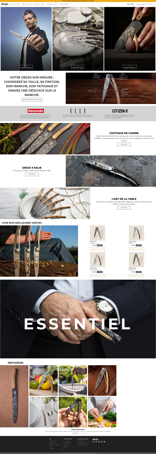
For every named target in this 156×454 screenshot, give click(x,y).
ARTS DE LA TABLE (26, 4)
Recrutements (66, 446)
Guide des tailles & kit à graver (54, 444)
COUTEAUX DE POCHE (14, 4)
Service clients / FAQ (52, 441)
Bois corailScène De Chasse (95, 269)
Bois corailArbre (133, 242)
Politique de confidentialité (82, 444)
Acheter (99, 245)
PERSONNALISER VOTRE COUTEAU (32, 99)
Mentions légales (81, 441)
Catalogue (65, 444)
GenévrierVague (132, 269)
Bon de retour (51, 448)
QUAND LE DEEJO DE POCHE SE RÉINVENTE (66, 453)
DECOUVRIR (124, 144)
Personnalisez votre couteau (97, 248)
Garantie (50, 446)
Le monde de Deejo (51, 4)
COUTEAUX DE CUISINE (38, 4)
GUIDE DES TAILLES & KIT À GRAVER (80, 453)
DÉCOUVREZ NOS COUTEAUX (92, 453)
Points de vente (63, 4)
